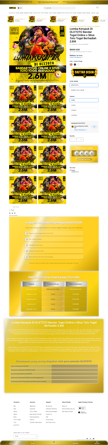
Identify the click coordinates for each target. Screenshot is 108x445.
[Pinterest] (15, 213)
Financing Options (34, 417)
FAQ (47, 417)
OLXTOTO (12, 13)
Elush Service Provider (35, 414)
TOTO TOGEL (44, 13)
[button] (12, 13)
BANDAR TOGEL (28, 13)
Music (15, 417)
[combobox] (59, 8)
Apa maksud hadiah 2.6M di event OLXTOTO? (21, 373)
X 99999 (73, 110)
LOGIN (32, 443)
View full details (13, 215)
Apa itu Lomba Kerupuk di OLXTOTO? (20, 366)
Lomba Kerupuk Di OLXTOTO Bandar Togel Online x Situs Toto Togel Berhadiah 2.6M (22, 2)
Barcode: (80, 44)
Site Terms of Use (50, 422)
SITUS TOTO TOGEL (71, 13)
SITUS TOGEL (52, 13)
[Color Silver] (78, 64)
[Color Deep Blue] (75, 64)
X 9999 (73, 105)
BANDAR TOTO (61, 13)
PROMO (11, 443)
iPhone (15, 411)
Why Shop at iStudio (67, 411)
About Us (64, 406)
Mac (15, 406)
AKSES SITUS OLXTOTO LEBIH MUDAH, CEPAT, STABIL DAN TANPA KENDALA (74, 2)
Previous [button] (10, 2)
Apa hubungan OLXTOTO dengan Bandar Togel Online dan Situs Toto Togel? (28, 381)
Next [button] (98, 2)
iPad (15, 408)
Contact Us (49, 414)
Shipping (78, 51)
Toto (15, 422)
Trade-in (32, 419)
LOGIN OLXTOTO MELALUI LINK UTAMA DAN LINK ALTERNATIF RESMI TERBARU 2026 (48, 2)
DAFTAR (54, 443)
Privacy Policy (49, 419)
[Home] (12, 8)
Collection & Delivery (51, 408)
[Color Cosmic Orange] (71, 64)
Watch (15, 414)
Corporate (32, 408)
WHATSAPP (75, 443)
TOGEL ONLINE (19, 13)
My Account (49, 406)
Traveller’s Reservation (36, 422)
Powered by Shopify (89, 439)
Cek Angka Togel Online (84, 159)
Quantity (72, 136)
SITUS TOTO (36, 13)
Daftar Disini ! (22, 3)
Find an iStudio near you (68, 408)
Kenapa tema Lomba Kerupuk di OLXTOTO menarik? (23, 370)
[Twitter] (13, 213)
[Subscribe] (36, 436)
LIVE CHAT (97, 443)
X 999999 (74, 115)
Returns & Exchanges (51, 411)
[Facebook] (10, 213)
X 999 (73, 100)
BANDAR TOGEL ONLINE (83, 13)
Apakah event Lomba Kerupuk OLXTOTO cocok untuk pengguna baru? (27, 377)
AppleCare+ (33, 406)
